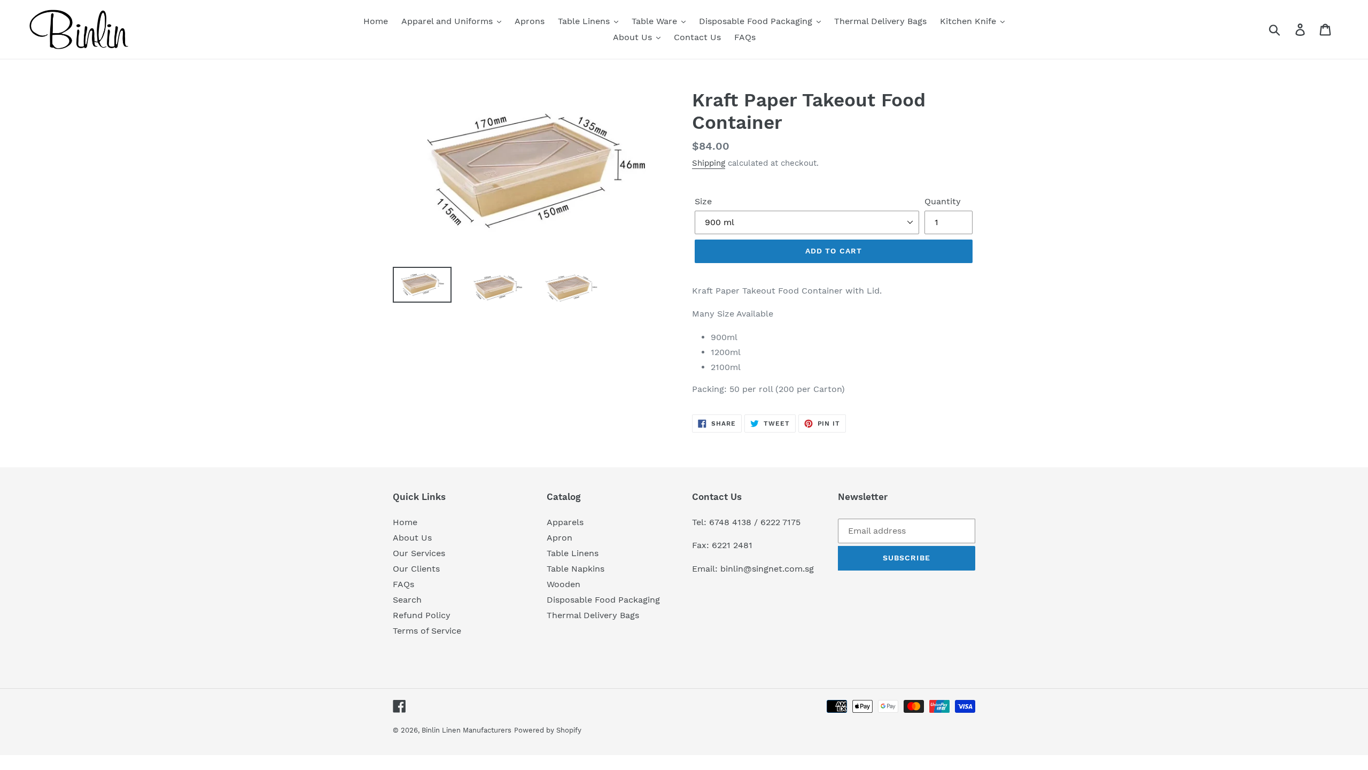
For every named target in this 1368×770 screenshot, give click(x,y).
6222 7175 (780, 522)
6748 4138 (730, 522)
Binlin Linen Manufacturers (466, 730)
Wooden (563, 584)
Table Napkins (575, 569)
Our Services (419, 553)
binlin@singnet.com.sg (767, 569)
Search (407, 600)
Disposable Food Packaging (603, 600)
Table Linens (572, 553)
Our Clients (416, 569)
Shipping (708, 163)
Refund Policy (421, 615)
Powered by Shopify (547, 730)
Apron (559, 538)
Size (703, 201)
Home (405, 522)
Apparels (565, 522)
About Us (412, 538)
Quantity (942, 201)
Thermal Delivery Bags (593, 615)
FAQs (403, 584)
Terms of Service (427, 631)
